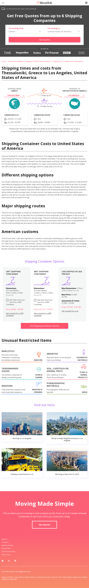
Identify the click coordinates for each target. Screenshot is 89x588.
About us (4, 539)
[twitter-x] (9, 561)
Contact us (5, 542)
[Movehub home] (44, 2)
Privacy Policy (6, 548)
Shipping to (75, 90)
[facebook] (3, 561)
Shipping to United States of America (38, 61)
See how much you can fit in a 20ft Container (15, 302)
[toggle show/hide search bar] (2, 3)
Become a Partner (7, 545)
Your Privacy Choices (8, 551)
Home (4, 61)
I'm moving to (54, 28)
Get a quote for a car (70, 311)
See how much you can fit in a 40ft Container (43, 302)
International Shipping (15, 61)
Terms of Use (6, 555)
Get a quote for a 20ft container (14, 314)
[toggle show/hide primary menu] (86, 3)
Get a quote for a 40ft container (42, 314)
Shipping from (14, 90)
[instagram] (15, 561)
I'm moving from (16, 28)
